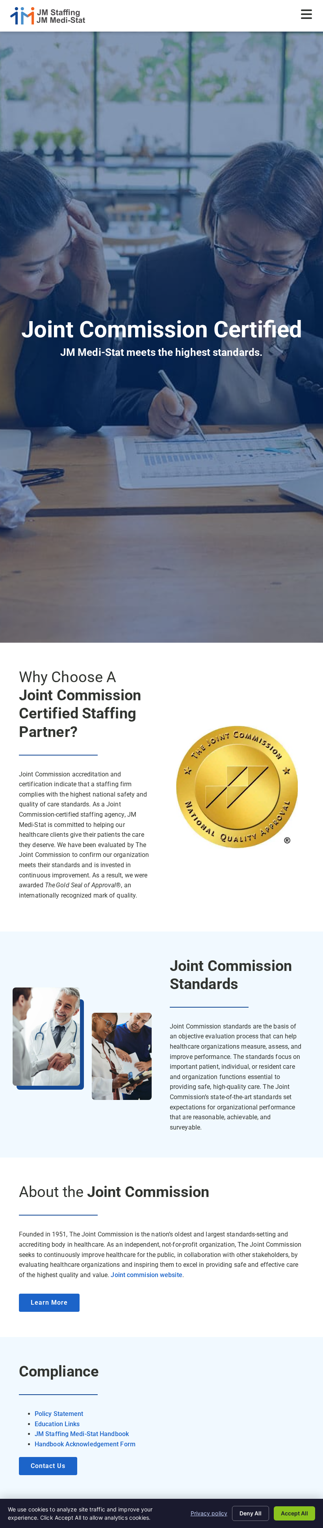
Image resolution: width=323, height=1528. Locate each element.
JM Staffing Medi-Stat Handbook (82, 1434)
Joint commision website (145, 1275)
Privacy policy (209, 1513)
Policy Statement (59, 1414)
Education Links (57, 1424)
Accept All (294, 1513)
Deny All (250, 1513)
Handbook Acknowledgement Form (85, 1444)
